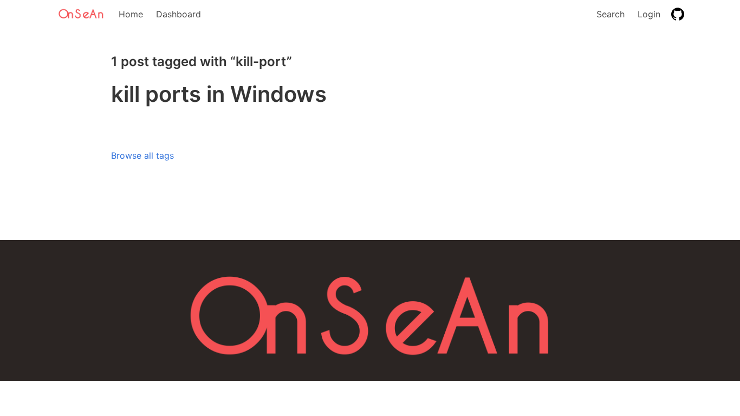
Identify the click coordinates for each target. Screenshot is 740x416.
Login (649, 14)
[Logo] (81, 14)
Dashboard (178, 14)
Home (131, 14)
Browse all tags (142, 155)
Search (610, 14)
